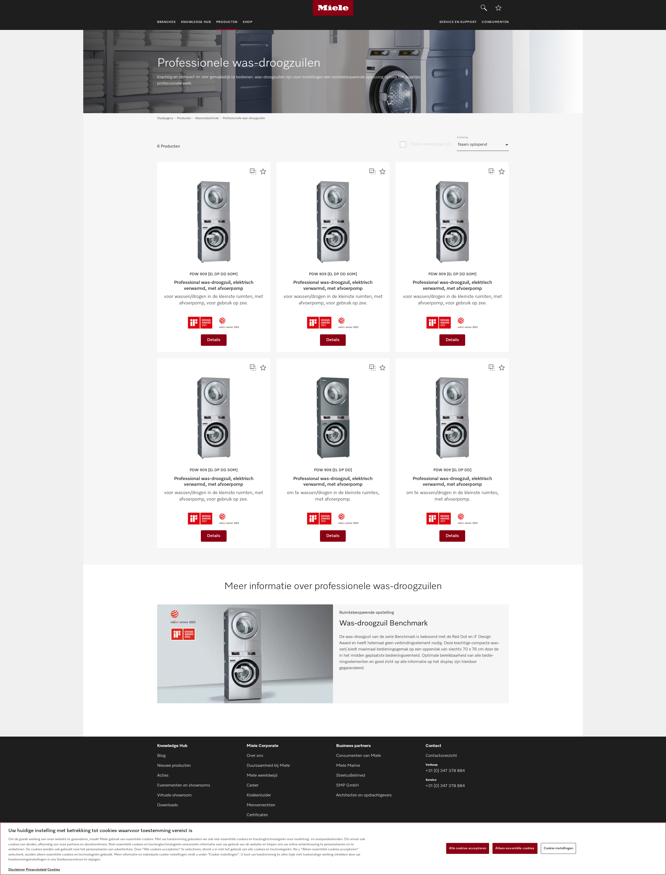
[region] (333, 848)
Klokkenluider (259, 795)
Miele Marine (348, 766)
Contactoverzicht (441, 756)
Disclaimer (16, 869)
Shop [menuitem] (248, 22)
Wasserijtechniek (207, 118)
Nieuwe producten (174, 766)
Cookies (53, 869)
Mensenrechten (261, 805)
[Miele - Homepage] (333, 8)
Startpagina (165, 118)
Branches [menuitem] (166, 22)
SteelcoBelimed (350, 776)
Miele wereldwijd (262, 776)
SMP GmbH (347, 785)
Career (252, 785)
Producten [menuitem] (227, 22)
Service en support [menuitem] (458, 22)
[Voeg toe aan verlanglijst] (498, 8)
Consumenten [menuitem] (495, 22)
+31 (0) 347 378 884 (445, 771)
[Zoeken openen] (484, 8)
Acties (163, 776)
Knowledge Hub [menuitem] (196, 22)
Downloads (167, 805)
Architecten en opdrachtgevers (364, 795)
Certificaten (257, 815)
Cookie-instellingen (558, 848)
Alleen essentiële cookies (514, 848)
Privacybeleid (36, 869)
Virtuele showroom (174, 795)
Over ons (255, 756)
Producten (184, 118)
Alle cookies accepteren (467, 848)
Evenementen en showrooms (183, 785)
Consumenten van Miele (358, 756)
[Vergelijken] (253, 172)
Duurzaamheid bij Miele (268, 766)
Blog (161, 756)
